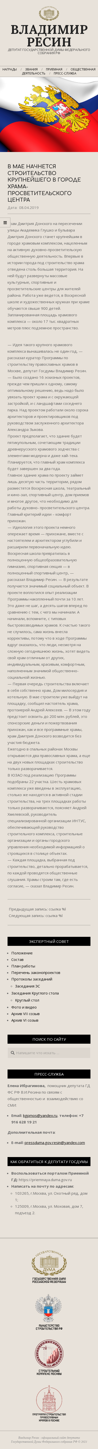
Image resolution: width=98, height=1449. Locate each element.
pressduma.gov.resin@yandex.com (55, 1142)
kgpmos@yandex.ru (40, 1115)
